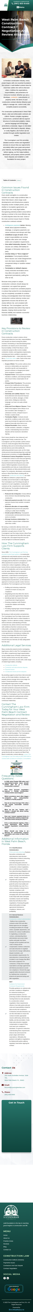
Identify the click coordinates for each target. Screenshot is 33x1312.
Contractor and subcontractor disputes (16, 667)
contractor (14, 97)
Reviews (6, 1244)
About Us (6, 1238)
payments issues (9, 1263)
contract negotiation (10, 1268)
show (18, 180)
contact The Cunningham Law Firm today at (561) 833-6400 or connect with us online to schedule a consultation (16, 756)
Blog (4, 1247)
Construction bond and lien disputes (15, 671)
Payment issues (10, 669)
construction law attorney (16, 475)
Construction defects (11, 665)
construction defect (10, 358)
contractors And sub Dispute (13, 1265)
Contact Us (7, 1249)
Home (5, 1235)
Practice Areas (8, 1241)
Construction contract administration (19, 919)
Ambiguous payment (12, 225)
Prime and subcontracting (16, 852)
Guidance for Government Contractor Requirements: (17, 985)
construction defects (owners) (13, 1260)
